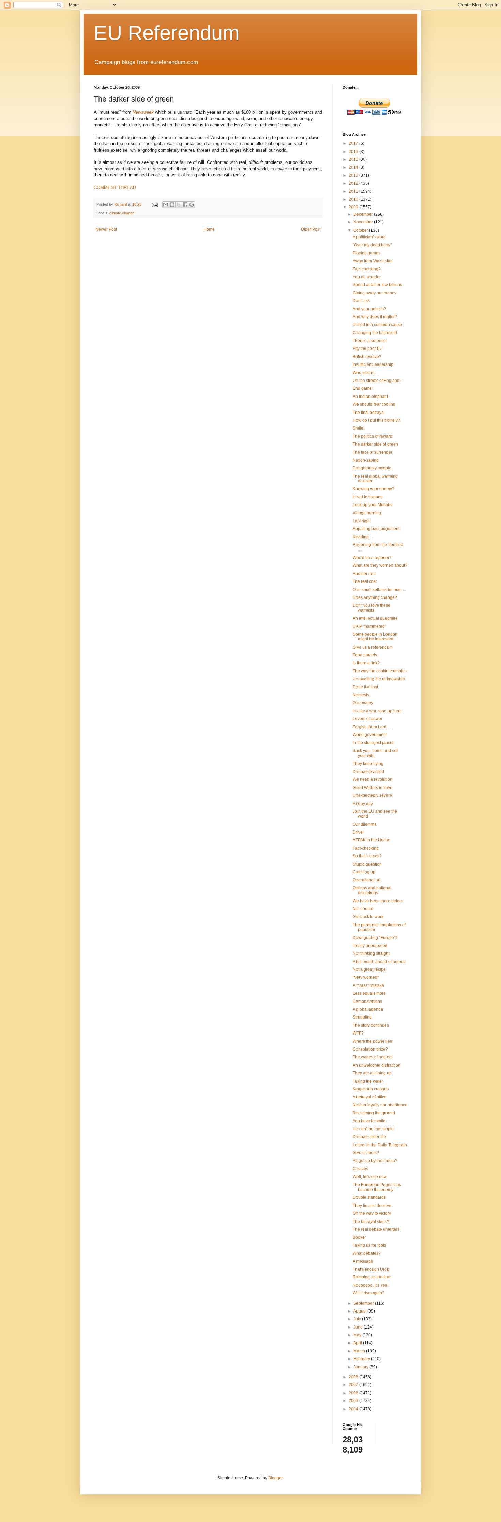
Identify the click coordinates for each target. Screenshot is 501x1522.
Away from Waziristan (373, 261)
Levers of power (367, 718)
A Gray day (363, 803)
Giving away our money (374, 293)
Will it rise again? (368, 1293)
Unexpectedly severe (372, 795)
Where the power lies (372, 1041)
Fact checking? (367, 269)
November (363, 222)
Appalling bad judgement (376, 528)
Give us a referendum (373, 647)
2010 (354, 199)
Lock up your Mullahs (372, 504)
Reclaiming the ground (374, 1113)
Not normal (363, 908)
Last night (362, 520)
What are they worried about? (380, 565)
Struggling (362, 1017)
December (363, 214)
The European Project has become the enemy (377, 1187)
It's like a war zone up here (377, 711)
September (364, 1303)
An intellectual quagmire (375, 618)
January (361, 1367)
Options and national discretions (372, 890)
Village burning (367, 513)
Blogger (275, 1478)
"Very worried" (366, 977)
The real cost (365, 581)
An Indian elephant (370, 396)
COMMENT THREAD (115, 187)
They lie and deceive (372, 1205)
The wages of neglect (372, 1057)
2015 (354, 159)
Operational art (366, 880)
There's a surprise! (370, 340)
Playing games (366, 253)
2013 (354, 175)
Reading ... (363, 536)
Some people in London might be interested (375, 636)
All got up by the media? (375, 1160)
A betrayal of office (369, 1096)
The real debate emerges (376, 1229)
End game (362, 388)
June (358, 1327)
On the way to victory (372, 1213)
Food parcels (365, 655)
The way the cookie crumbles (380, 671)
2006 (354, 1393)
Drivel (358, 832)
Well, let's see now (370, 1176)
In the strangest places (373, 742)
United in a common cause (377, 324)
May (357, 1335)
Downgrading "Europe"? (375, 937)
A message (363, 1261)
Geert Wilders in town (372, 787)
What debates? (367, 1253)
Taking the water (368, 1081)
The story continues (371, 1025)
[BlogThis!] (172, 204)
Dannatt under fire (369, 1136)
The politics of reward (372, 436)
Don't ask (361, 300)
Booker (359, 1237)
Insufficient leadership (373, 364)
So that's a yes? (367, 856)
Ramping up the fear (372, 1277)
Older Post (310, 229)
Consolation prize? (370, 1049)
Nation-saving (366, 460)
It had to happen (368, 497)
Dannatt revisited (368, 771)
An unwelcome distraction (376, 1065)
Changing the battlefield (375, 332)
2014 (354, 167)
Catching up (364, 872)
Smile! (358, 428)
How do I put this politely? (376, 420)
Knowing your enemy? (373, 488)
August (360, 1311)
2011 (354, 191)
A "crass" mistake (368, 985)
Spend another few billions (377, 284)
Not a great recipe (369, 969)
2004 (354, 1409)
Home (209, 229)
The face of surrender (372, 452)
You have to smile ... (371, 1121)
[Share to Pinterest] (191, 204)
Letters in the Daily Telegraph (380, 1145)
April (358, 1342)
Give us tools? (366, 1152)
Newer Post (106, 229)
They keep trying (368, 763)
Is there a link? (366, 663)
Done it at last (365, 687)
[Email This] (165, 204)
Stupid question (367, 864)
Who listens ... (365, 372)
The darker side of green (375, 444)
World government (370, 734)
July (357, 1319)
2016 (354, 151)
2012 (354, 183)
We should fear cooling (374, 404)
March (359, 1351)
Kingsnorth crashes (371, 1089)
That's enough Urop (371, 1269)
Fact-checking (366, 848)
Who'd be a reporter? (372, 557)
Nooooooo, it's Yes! (370, 1285)
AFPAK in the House (371, 840)
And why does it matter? (375, 316)
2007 (354, 1384)
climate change (121, 213)
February (362, 1358)
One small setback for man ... (379, 589)
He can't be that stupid (373, 1129)
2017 (354, 143)
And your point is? (369, 309)
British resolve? (367, 356)
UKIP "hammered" (369, 626)
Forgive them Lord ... (372, 727)
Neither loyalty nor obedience (380, 1105)
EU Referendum (167, 32)
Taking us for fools (369, 1245)
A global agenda (368, 1009)
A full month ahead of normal (379, 961)
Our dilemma (365, 824)
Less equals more (369, 993)
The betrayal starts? (371, 1221)
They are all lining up (372, 1073)
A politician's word (369, 237)
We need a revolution (372, 779)
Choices (360, 1168)
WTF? (358, 1033)
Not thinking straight (371, 953)
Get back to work (368, 916)
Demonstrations (367, 1001)
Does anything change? (375, 597)
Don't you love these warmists (371, 607)
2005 (354, 1400)
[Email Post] (154, 204)
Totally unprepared (370, 945)
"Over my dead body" (372, 245)
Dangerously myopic (372, 468)
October (361, 230)
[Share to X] (178, 204)
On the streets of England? (377, 380)
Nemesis (361, 695)
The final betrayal (369, 412)
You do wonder (367, 277)
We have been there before (378, 901)
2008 (354, 1377)
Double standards (369, 1197)
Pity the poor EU (368, 348)
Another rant (364, 573)
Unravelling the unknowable (379, 679)
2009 (354, 207)
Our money (363, 702)
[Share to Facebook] (185, 204)
